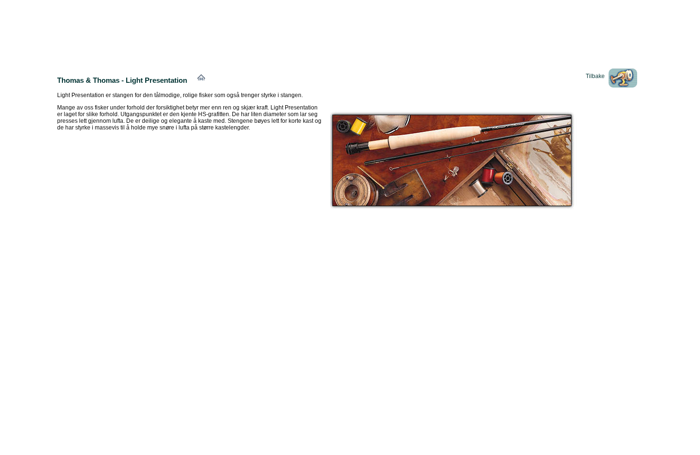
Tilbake (595, 76)
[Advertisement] (350, 25)
